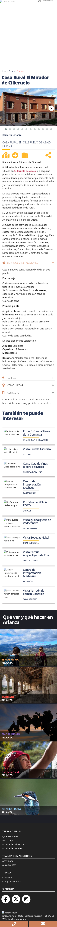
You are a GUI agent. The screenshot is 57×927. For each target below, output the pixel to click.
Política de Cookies (12, 848)
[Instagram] (26, 897)
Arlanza (20, 71)
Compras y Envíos (11, 881)
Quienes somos (10, 836)
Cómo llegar (15, 385)
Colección (7, 877)
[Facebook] (6, 897)
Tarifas (11, 378)
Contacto (13, 392)
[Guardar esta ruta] (15, 155)
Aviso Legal (8, 840)
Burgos (12, 71)
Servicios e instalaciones (22, 262)
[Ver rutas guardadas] (24, 156)
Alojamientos (9, 864)
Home (4, 71)
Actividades (8, 860)
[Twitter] (16, 897)
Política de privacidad (13, 844)
